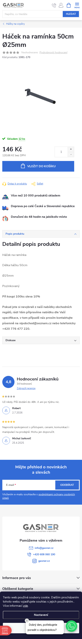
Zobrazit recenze (26, 388)
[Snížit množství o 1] (71, 154)
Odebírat (67, 485)
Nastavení (41, 615)
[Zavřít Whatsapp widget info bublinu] (27, 620)
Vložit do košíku (41, 166)
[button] (71, 626)
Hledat (71, 14)
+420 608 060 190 (44, 554)
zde (25, 606)
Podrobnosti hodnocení (53, 52)
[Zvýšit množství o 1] (71, 149)
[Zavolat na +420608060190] (54, 5)
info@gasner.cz (44, 548)
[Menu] (77, 5)
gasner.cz (44, 561)
